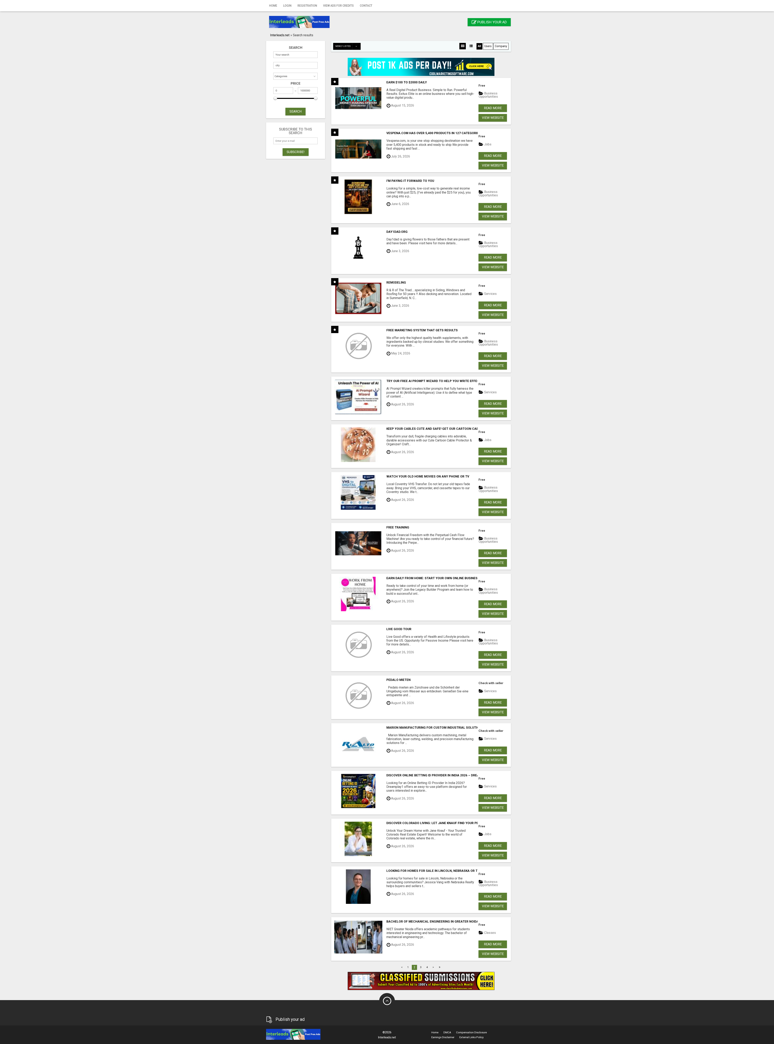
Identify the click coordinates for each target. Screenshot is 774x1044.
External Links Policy (471, 1037)
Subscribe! (296, 152)
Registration (307, 5)
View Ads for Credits (338, 5)
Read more (493, 108)
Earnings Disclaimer (442, 1037)
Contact (366, 5)
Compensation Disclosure (471, 1032)
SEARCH (295, 111)
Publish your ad (491, 22)
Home (273, 5)
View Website (493, 118)
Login (287, 5)
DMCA (447, 1032)
